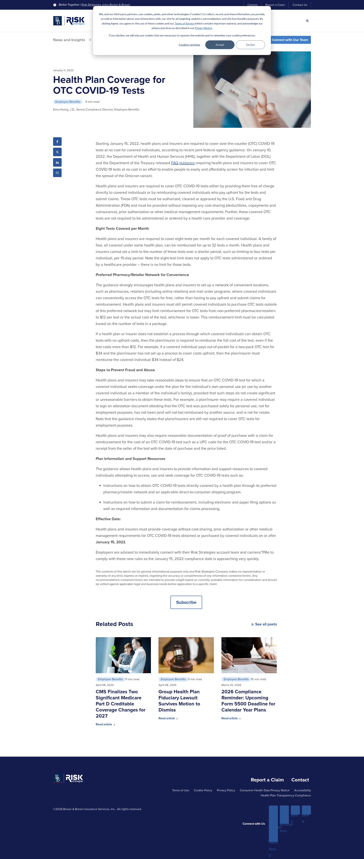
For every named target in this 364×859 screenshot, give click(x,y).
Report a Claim (275, 5)
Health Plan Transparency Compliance (286, 795)
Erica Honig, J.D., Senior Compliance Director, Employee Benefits (96, 109)
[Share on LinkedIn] (57, 162)
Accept (220, 44)
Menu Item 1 (273, 810)
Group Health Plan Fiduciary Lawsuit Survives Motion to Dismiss (179, 700)
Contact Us (300, 5)
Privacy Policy (226, 790)
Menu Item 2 (284, 810)
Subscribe (186, 602)
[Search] (307, 21)
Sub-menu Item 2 (273, 837)
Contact (300, 779)
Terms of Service (184, 23)
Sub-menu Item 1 (273, 819)
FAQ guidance (183, 163)
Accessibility (302, 790)
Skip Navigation (13, 3)
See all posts (266, 624)
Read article (104, 724)
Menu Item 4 (306, 810)
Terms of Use (180, 790)
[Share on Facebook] (57, 141)
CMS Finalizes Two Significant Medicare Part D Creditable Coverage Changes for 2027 (120, 703)
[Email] (57, 173)
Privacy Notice (203, 28)
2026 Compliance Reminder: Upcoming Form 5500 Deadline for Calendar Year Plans (248, 700)
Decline (250, 44)
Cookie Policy (203, 790)
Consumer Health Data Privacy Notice (264, 790)
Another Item (273, 828)
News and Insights (69, 40)
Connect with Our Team (290, 39)
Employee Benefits (67, 102)
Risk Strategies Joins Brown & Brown (106, 4)
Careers (252, 5)
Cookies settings (189, 44)
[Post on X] (57, 152)
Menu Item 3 (295, 810)
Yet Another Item (284, 819)
